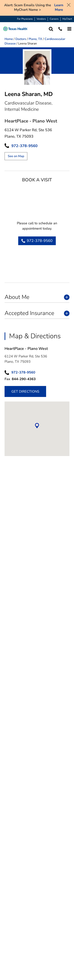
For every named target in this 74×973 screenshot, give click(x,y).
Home (9, 39)
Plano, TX (35, 39)
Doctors (20, 39)
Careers (54, 19)
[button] (15, 28)
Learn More (58, 7)
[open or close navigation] (69, 28)
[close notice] (68, 4)
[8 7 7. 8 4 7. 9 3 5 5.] (60, 28)
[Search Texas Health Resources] (51, 28)
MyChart (67, 19)
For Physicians (25, 19)
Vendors (41, 19)
